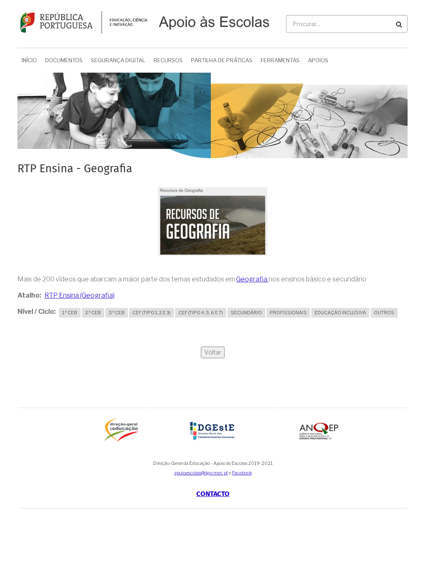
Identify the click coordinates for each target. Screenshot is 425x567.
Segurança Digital (118, 60)
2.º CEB (93, 312)
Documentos (64, 60)
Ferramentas (280, 60)
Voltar (212, 352)
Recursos (168, 60)
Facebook (242, 473)
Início (29, 60)
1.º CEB (69, 312)
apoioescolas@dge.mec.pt (201, 473)
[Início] (143, 21)
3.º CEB (117, 312)
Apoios (318, 60)
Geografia (252, 279)
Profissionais (288, 312)
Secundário (246, 312)
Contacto (213, 494)
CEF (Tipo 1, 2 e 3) (151, 312)
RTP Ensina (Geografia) (79, 295)
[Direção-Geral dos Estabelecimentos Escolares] (212, 430)
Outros (384, 312)
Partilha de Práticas (221, 60)
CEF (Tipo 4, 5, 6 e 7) (200, 312)
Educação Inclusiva (340, 312)
